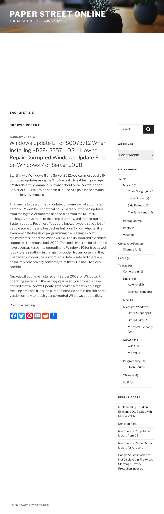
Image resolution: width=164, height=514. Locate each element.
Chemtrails (130, 249)
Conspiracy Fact (128, 243)
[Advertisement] (82, 63)
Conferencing (131, 271)
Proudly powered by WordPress (28, 504)
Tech (121, 265)
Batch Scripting (138, 313)
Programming (132, 361)
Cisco (131, 345)
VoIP (126, 382)
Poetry (127, 227)
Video (126, 234)
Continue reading (22, 305)
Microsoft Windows (135, 307)
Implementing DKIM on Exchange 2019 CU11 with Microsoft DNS (135, 411)
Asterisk (133, 284)
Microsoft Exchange (141, 327)
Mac (126, 300)
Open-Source (136, 367)
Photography (131, 220)
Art (120, 179)
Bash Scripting (137, 291)
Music (127, 185)
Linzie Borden (136, 198)
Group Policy (136, 320)
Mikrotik (133, 352)
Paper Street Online (58, 14)
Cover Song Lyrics (139, 191)
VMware (128, 375)
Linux (126, 278)
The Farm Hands (138, 212)
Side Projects (136, 205)
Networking (130, 339)
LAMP (122, 258)
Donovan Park (127, 423)
